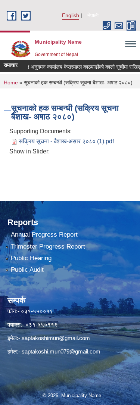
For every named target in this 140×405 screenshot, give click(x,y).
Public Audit (27, 269)
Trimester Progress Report (48, 246)
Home (11, 82)
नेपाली (93, 15)
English (70, 15)
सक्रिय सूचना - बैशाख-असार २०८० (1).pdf (66, 141)
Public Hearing (31, 258)
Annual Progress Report (44, 234)
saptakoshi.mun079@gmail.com (61, 351)
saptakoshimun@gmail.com (56, 338)
